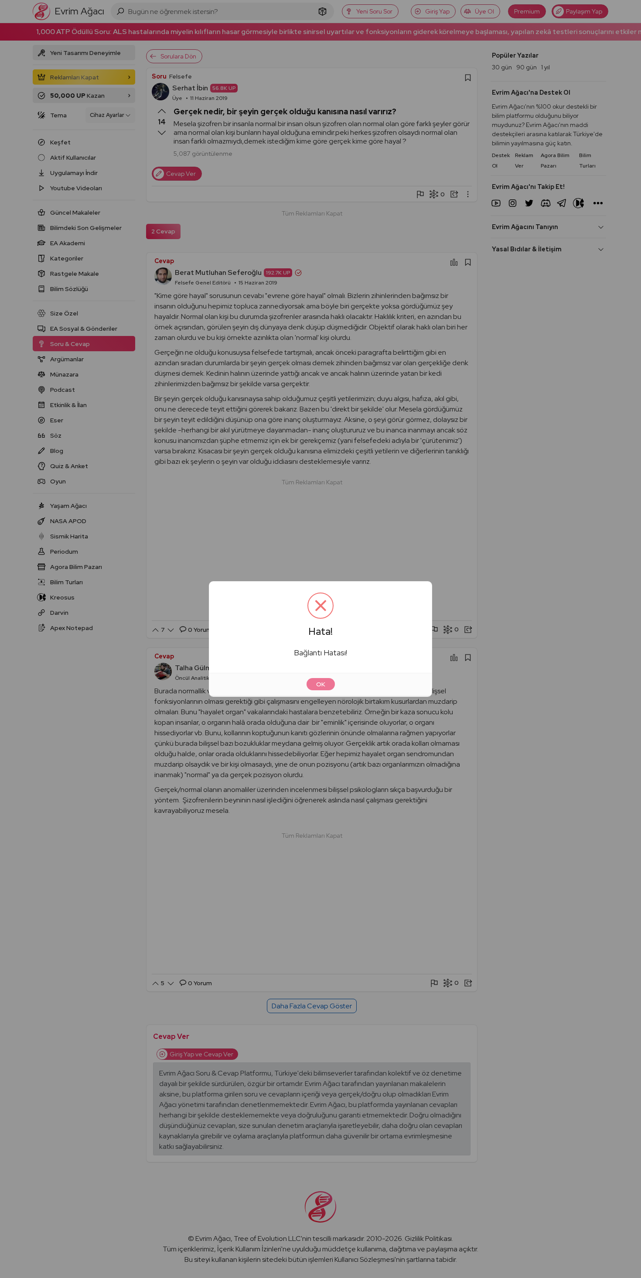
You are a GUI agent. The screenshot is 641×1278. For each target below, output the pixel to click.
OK (320, 684)
